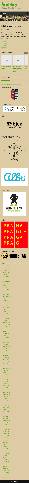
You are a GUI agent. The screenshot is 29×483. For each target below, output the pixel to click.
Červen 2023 (6, 316)
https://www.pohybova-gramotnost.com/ (11, 84)
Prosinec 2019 (6, 392)
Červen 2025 (6, 289)
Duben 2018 (6, 433)
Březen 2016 (6, 477)
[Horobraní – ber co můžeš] (14, 255)
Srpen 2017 (5, 448)
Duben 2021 (6, 361)
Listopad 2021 (6, 348)
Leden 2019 (6, 416)
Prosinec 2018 (6, 418)
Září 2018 (5, 424)
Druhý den (4, 43)
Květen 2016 (6, 472)
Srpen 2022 (5, 331)
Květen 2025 (6, 292)
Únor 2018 (5, 438)
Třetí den (3, 45)
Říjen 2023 (5, 309)
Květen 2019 (6, 407)
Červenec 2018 (6, 429)
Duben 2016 (6, 475)
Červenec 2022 (6, 333)
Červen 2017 (6, 451)
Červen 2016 (6, 470)
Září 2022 (5, 329)
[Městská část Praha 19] (14, 94)
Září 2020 (5, 372)
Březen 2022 (6, 342)
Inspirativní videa (5, 80)
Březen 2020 (6, 385)
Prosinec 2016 (6, 464)
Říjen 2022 (5, 326)
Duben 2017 (6, 455)
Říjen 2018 (5, 422)
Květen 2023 (6, 318)
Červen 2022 (6, 335)
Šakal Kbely (9, 4)
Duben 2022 (6, 340)
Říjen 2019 (5, 396)
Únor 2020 (5, 387)
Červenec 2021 (6, 357)
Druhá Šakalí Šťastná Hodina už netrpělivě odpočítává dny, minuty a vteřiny (18, 69)
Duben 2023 (6, 320)
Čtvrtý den (3, 47)
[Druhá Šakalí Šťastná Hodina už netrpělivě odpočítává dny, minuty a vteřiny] (19, 60)
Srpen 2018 (5, 427)
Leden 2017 (6, 461)
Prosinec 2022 (6, 322)
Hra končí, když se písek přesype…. (6, 67)
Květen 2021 (6, 359)
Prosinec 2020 (6, 368)
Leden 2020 (6, 390)
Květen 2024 (6, 305)
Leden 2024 (6, 307)
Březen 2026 (6, 272)
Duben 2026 (6, 270)
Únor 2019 (5, 414)
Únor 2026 (5, 274)
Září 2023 (5, 311)
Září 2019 (5, 398)
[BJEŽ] (14, 124)
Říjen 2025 (5, 283)
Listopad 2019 (6, 394)
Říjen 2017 (5, 444)
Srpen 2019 (5, 401)
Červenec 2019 (6, 403)
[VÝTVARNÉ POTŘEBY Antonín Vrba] (14, 150)
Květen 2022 (6, 337)
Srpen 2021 (5, 355)
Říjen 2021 (5, 350)
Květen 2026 (6, 268)
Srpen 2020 (5, 374)
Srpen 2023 (5, 313)
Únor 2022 (5, 344)
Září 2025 (5, 285)
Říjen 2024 (5, 298)
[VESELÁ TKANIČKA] (14, 204)
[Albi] (14, 176)
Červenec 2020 (6, 377)
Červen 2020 (6, 379)
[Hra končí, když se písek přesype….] (7, 60)
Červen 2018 (6, 431)
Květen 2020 (6, 381)
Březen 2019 (6, 411)
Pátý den (3, 49)
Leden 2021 (6, 366)
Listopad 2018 (6, 420)
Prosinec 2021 (6, 346)
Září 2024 (5, 300)
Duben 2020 (6, 383)
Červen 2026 (6, 266)
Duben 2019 (6, 409)
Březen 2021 (6, 364)
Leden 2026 (6, 276)
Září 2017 (5, 446)
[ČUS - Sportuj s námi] (14, 108)
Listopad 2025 (6, 281)
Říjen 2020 (5, 370)
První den (3, 41)
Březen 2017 (6, 457)
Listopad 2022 (6, 324)
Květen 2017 (6, 453)
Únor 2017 (5, 459)
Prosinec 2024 (6, 296)
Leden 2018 (6, 440)
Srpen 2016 (5, 468)
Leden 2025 (6, 294)
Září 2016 (5, 466)
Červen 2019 (6, 405)
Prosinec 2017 (6, 442)
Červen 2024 (6, 303)
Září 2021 (5, 353)
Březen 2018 (6, 435)
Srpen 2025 (5, 287)
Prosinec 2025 (6, 279)
